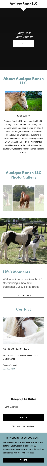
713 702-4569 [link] (9, 369)
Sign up (24, 417)
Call (23, 43)
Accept (23, 460)
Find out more (23, 296)
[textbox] (23, 407)
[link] (23, 4)
